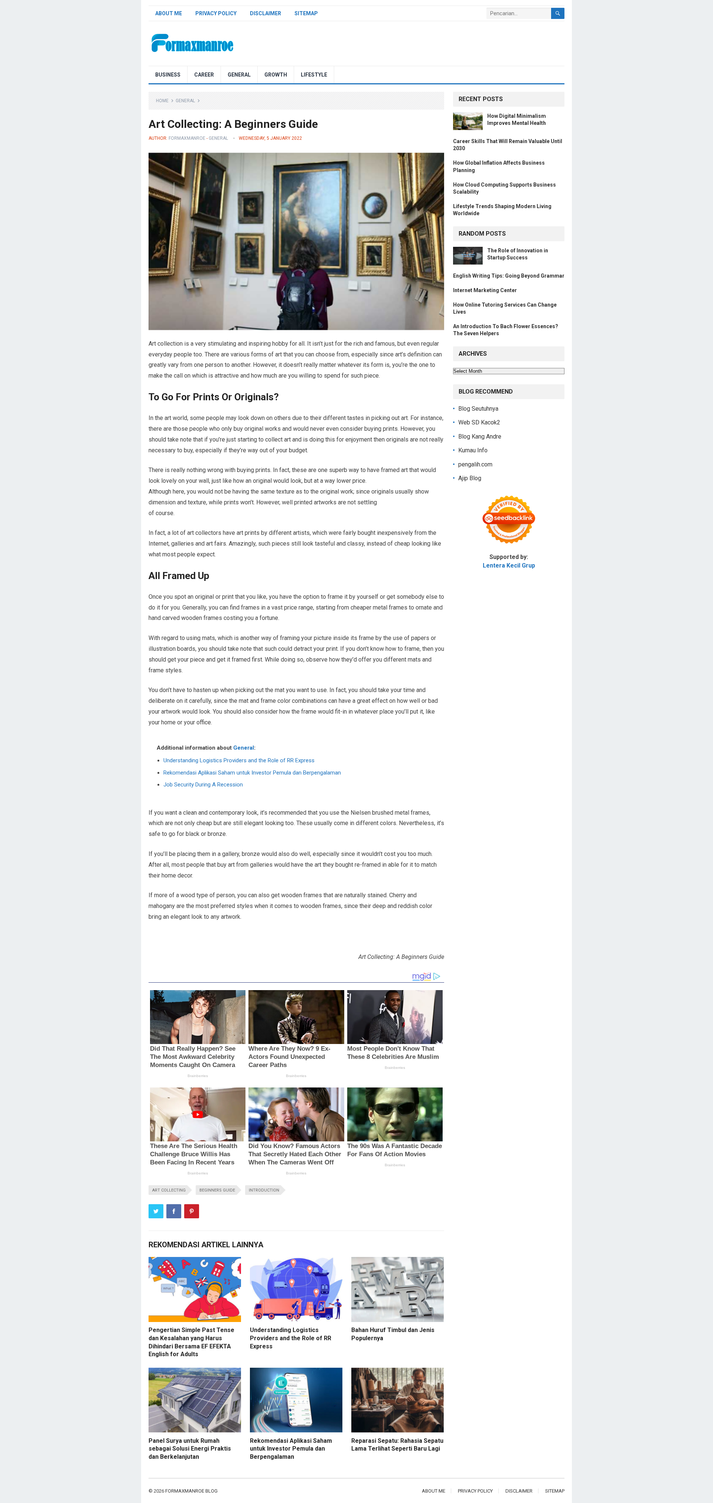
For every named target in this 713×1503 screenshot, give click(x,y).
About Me (168, 13)
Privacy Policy (216, 13)
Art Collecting (169, 1190)
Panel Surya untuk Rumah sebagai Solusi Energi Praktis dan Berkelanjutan (190, 1448)
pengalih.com (475, 464)
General (239, 75)
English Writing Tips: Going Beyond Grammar (508, 276)
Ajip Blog (469, 478)
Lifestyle (314, 75)
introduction (264, 1190)
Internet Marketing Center (485, 290)
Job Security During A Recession (203, 784)
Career (204, 75)
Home (162, 100)
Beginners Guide (217, 1190)
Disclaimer (265, 13)
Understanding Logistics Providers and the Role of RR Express (239, 760)
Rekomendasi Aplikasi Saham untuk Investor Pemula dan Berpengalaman (252, 772)
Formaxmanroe (187, 138)
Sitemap (306, 13)
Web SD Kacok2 (479, 422)
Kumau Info (473, 450)
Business (167, 75)
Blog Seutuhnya (478, 408)
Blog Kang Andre (479, 436)
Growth (275, 75)
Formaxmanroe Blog (191, 1491)
